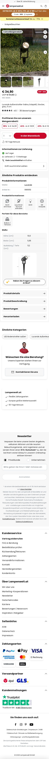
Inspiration (7, 613)
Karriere (6, 604)
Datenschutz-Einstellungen (17, 730)
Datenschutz (8, 631)
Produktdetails (12, 293)
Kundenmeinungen (14, 690)
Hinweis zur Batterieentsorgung (30, 733)
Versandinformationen (13, 560)
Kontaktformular (9, 519)
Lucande (28, 185)
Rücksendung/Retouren (13, 551)
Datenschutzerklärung (24, 522)
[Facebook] (17, 724)
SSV (23, 14)
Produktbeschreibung (15, 301)
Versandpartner (12, 673)
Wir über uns (8, 587)
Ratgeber (18, 613)
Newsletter (7, 595)
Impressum (7, 635)
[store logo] (16, 6)
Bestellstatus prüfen (12, 547)
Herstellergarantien (11, 569)
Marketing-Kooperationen (15, 591)
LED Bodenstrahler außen (15, 336)
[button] (6, 82)
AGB (4, 626)
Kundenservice (11, 533)
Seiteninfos (9, 621)
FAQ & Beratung (10, 543)
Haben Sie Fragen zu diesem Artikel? (26, 282)
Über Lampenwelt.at (15, 581)
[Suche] (41, 6)
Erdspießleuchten (12, 24)
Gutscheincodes (10, 600)
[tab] (24, 553)
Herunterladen (11, 316)
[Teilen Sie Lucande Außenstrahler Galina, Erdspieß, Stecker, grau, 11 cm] (45, 37)
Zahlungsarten (9, 556)
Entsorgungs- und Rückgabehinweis (25, 737)
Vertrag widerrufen (12, 538)
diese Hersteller (26, 489)
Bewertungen (11, 308)
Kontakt (6, 564)
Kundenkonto (8, 573)
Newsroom (22, 608)
